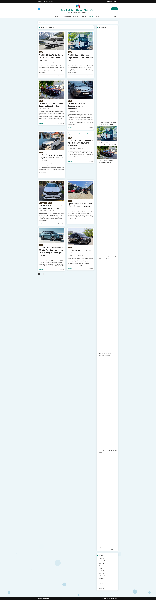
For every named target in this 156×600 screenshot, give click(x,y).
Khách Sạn (75, 16)
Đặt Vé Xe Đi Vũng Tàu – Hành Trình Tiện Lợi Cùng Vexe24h (80, 205)
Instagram (51, 1)
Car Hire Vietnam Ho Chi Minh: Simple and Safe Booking (51, 104)
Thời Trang (101, 581)
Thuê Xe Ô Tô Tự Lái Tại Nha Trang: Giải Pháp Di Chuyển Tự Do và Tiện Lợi (51, 158)
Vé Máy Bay (83, 16)
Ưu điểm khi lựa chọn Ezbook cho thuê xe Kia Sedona (79, 251)
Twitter (43, 1)
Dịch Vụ (40, 202)
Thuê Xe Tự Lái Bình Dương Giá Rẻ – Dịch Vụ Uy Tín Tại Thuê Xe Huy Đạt (80, 143)
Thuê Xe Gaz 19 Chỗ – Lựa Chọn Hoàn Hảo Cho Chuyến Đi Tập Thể (80, 57)
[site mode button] (115, 16)
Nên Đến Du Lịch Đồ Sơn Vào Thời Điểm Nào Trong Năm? (107, 354)
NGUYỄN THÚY (51, 62)
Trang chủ (56, 16)
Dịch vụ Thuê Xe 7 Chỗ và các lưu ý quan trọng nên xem (50, 206)
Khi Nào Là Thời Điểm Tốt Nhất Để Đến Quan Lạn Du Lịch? (107, 258)
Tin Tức (101, 586)
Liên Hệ (97, 16)
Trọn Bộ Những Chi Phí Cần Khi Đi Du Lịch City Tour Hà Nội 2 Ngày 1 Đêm (108, 548)
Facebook (39, 1)
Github (47, 1)
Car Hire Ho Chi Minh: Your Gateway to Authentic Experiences (78, 106)
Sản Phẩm (101, 578)
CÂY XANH (101, 563)
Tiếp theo (47, 274)
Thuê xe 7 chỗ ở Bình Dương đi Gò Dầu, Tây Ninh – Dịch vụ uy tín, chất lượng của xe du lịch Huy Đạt (51, 251)
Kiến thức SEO (102, 576)
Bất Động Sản (102, 560)
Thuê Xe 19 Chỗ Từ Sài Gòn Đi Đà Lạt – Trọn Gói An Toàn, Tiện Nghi (51, 57)
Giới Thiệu (104, 598)
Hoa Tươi (101, 570)
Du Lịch (45, 202)
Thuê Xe (91, 16)
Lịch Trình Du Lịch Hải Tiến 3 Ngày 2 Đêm (108, 451)
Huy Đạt (79, 62)
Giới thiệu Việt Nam (66, 16)
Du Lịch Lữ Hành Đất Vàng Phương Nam (78, 10)
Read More (41, 75)
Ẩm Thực (101, 558)
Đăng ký (115, 8)
